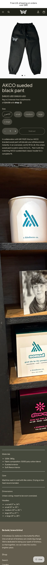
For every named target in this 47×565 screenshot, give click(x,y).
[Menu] (3, 12)
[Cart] (44, 12)
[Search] (8, 12)
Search (5, 560)
